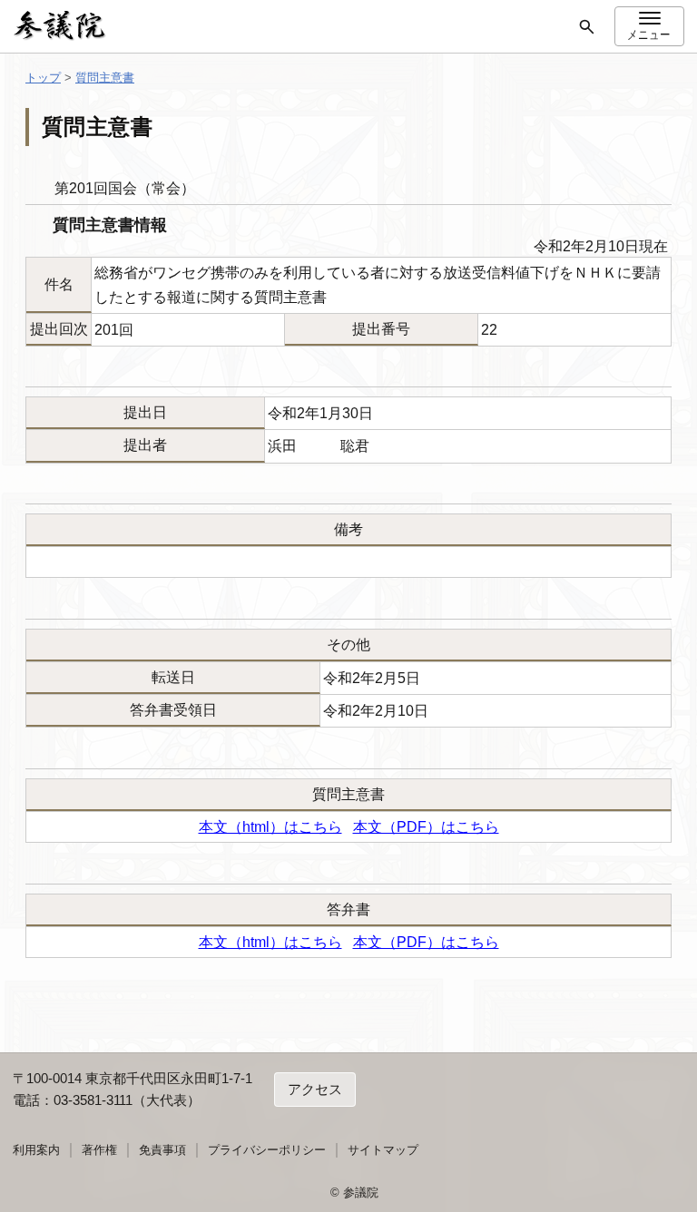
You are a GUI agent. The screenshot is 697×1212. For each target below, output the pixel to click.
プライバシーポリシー (267, 1150)
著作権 (99, 1150)
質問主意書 (104, 77)
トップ (43, 77)
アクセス (315, 1089)
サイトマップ (383, 1150)
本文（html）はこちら (270, 827)
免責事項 (162, 1150)
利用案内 (36, 1150)
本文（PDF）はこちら (426, 827)
